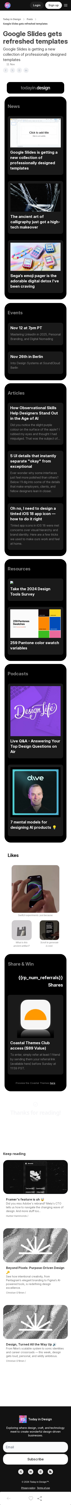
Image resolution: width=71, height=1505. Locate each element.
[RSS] (50, 1472)
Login (37, 5)
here (52, 1083)
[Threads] (40, 1472)
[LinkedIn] (31, 1472)
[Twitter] (21, 1472)
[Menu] (65, 5)
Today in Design (12, 19)
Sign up (53, 5)
